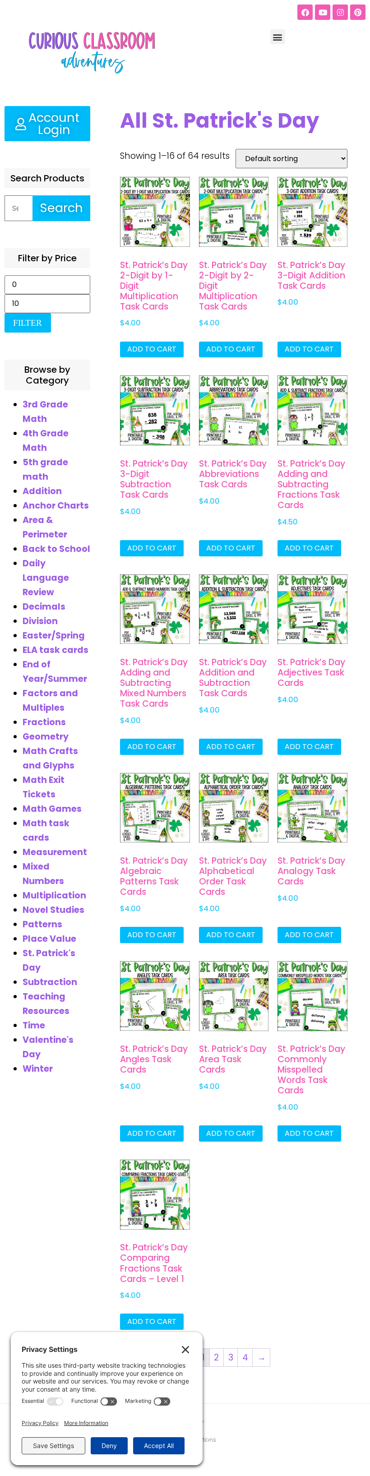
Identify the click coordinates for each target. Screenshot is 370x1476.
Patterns (42, 924)
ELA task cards (55, 650)
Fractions (44, 722)
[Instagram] (340, 12)
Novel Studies (53, 910)
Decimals (44, 607)
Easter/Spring (54, 635)
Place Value (49, 939)
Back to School (56, 549)
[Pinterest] (357, 12)
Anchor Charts (56, 506)
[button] (277, 36)
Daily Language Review (46, 577)
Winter (38, 1069)
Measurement (55, 852)
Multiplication (54, 895)
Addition (42, 491)
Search (61, 208)
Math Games (52, 809)
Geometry (46, 737)
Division (40, 621)
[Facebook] (305, 12)
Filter (27, 323)
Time (34, 1025)
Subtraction (50, 982)
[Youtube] (322, 12)
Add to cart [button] (151, 349)
